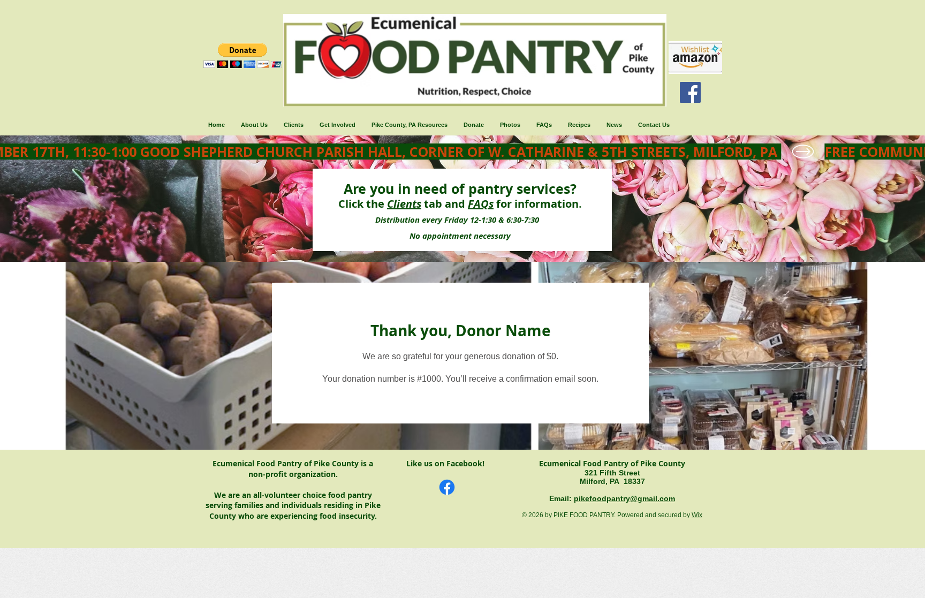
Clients (404, 203)
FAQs (481, 203)
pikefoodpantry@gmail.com (624, 498)
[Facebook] (690, 92)
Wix (697, 515)
